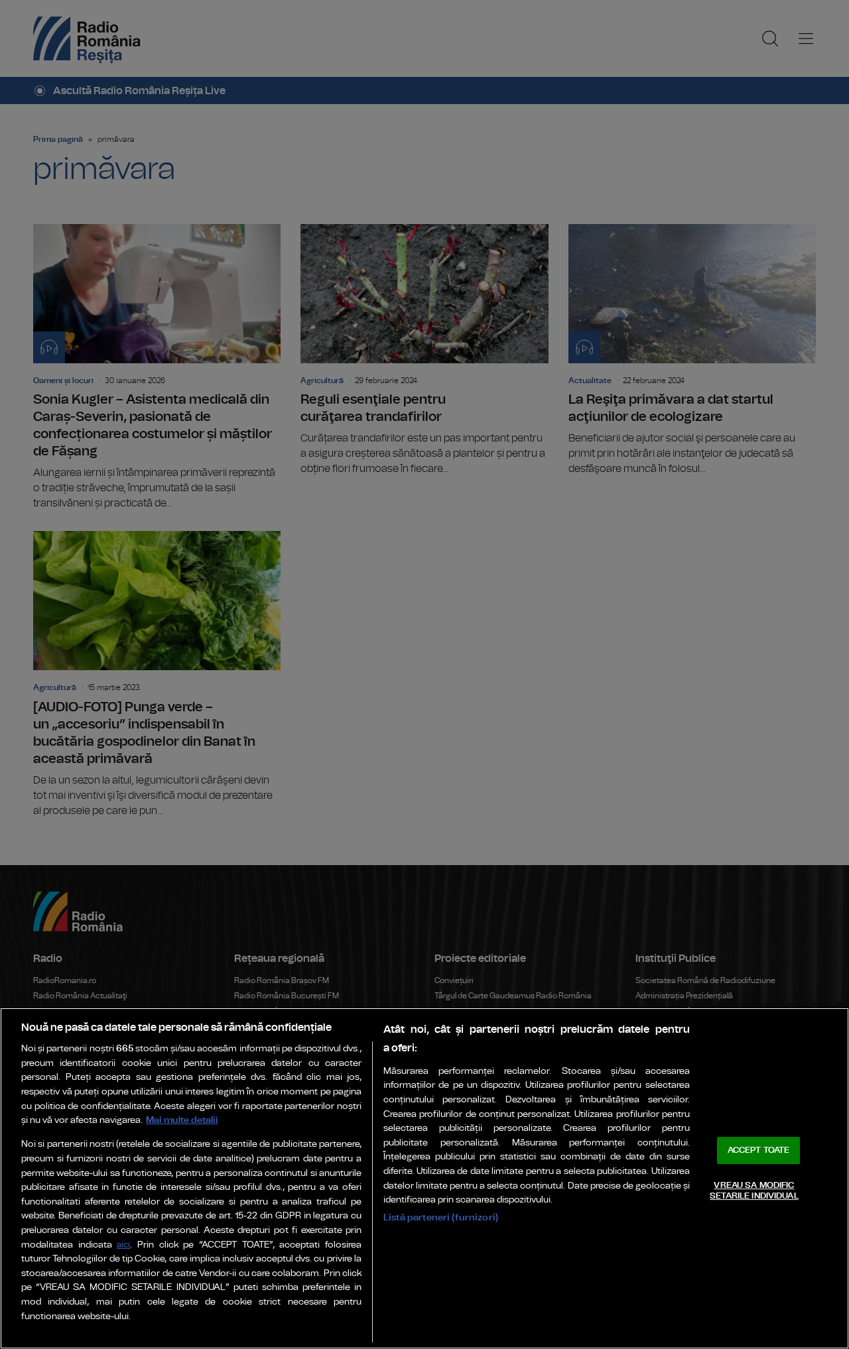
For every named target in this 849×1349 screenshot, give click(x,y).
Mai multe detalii (182, 1120)
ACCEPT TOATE (759, 1150)
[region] (424, 1178)
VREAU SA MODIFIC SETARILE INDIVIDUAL (754, 1191)
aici (123, 1245)
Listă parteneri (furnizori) (440, 1217)
